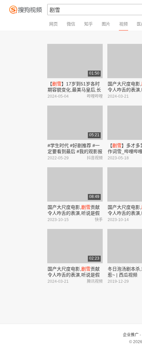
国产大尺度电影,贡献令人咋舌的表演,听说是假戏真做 (74, 213)
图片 (106, 23)
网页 (53, 23)
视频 (123, 23)
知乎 (88, 23)
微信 (71, 23)
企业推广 (131, 335)
